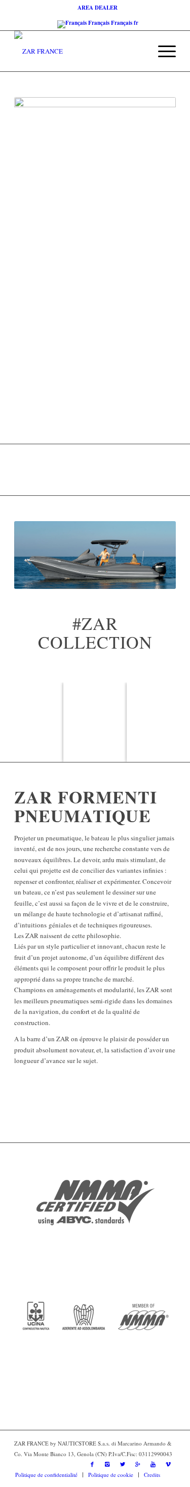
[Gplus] (137, 1464)
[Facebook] (92, 1464)
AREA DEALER (98, 8)
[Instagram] (107, 1464)
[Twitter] (122, 1464)
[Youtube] (153, 1464)
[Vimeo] (168, 1464)
